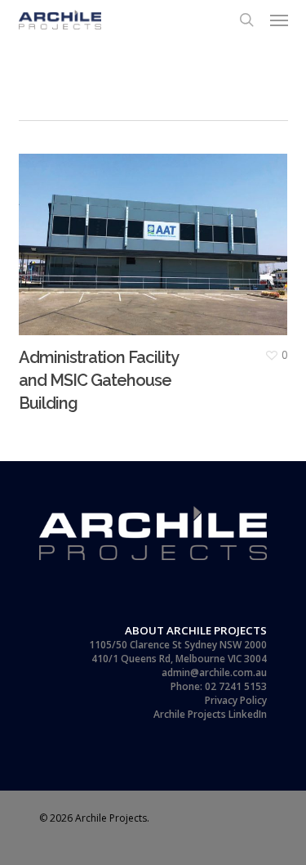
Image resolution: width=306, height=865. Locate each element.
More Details (157, 232)
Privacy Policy (236, 700)
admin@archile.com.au (214, 672)
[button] (279, 19)
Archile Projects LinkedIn (210, 714)
